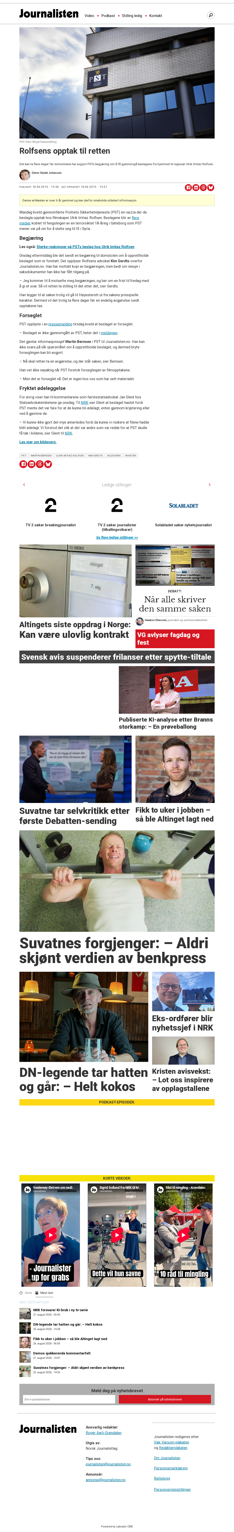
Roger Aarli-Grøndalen (103, 1433)
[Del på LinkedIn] (195, 187)
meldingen (109, 333)
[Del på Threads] (203, 187)
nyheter (130, 455)
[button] (24, 484)
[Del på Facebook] (188, 187)
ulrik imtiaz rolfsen (70, 455)
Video (89, 16)
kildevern (114, 455)
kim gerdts (95, 455)
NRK (84, 402)
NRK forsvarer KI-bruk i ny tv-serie (60, 1310)
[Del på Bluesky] (210, 187)
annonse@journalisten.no (106, 1480)
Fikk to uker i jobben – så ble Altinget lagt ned (70, 1339)
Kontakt (155, 16)
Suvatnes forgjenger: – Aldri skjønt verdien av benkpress (78, 1368)
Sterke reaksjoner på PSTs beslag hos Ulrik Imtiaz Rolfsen (85, 247)
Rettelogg (162, 1478)
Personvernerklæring (171, 1468)
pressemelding (60, 324)
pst (23, 455)
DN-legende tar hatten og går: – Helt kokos (67, 1324)
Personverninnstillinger (172, 1489)
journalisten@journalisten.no (108, 1464)
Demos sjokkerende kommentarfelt (61, 1353)
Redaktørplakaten (173, 1447)
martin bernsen (41, 455)
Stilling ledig (132, 16)
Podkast (108, 16)
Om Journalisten (167, 1458)
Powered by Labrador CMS (117, 1526)
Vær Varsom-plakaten (171, 1442)
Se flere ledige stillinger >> (117, 537)
